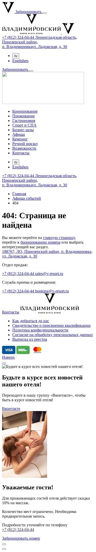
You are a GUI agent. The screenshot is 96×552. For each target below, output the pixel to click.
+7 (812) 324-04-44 (18, 273)
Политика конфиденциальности (40, 330)
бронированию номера (40, 242)
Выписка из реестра (29, 339)
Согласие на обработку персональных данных (52, 334)
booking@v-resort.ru (52, 291)
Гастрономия (23, 120)
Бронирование (25, 111)
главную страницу (59, 237)
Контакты (20, 153)
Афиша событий (26, 198)
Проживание (23, 116)
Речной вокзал (25, 143)
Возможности (24, 148)
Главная (19, 194)
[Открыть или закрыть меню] (44, 13)
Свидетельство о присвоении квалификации (51, 325)
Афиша (18, 134)
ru (15, 56)
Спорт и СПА (24, 125)
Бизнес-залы (23, 130)
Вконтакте (11, 408)
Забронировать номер (21, 538)
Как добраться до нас (30, 321)
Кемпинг (20, 139)
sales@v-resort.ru (49, 273)
